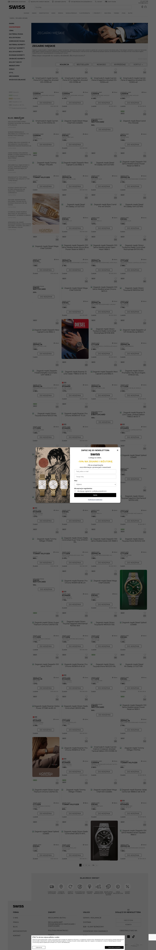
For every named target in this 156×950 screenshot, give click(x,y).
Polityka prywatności (95, 499)
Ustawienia (39, 947)
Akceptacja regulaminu (83, 488)
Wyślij (95, 495)
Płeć (75, 481)
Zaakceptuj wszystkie (114, 947)
